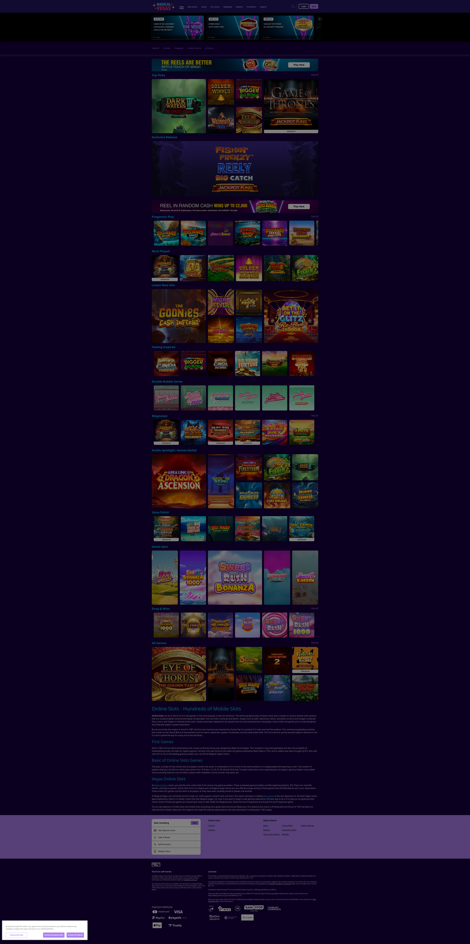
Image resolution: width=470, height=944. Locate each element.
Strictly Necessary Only (53, 935)
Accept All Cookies (75, 935)
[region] (45, 930)
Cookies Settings (16, 935)
